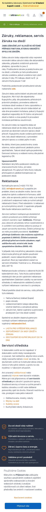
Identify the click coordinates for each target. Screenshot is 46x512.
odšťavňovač (20, 373)
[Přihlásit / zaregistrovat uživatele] (34, 15)
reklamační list (18, 323)
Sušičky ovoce (12, 404)
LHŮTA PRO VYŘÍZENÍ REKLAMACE (21, 328)
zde (13, 89)
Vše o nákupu (14, 24)
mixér (25, 359)
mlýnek (15, 375)
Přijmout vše (23, 506)
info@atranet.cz (15, 188)
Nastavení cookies (23, 497)
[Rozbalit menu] (4, 15)
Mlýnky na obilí (12, 401)
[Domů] (5, 24)
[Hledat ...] (28, 15)
